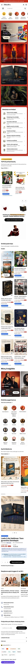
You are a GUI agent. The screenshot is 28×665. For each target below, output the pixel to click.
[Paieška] (25, 8)
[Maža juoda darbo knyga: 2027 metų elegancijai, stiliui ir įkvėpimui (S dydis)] (7, 347)
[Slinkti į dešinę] (25, 200)
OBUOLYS (6, 659)
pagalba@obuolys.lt (8, 612)
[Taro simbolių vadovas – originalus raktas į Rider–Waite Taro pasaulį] (20, 318)
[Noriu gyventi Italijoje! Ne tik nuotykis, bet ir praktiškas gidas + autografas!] (7, 177)
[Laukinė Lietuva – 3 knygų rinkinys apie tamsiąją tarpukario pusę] (20, 347)
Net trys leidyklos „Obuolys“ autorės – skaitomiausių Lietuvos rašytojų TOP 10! (10, 592)
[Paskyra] (23, 4)
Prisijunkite (5, 554)
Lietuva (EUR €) (6, 645)
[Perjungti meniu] (2, 4)
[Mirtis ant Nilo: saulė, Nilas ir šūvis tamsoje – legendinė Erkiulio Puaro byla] (10, 468)
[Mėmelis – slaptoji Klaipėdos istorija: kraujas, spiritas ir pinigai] (20, 287)
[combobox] (14, 8)
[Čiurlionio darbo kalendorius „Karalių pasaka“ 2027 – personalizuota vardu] (7, 317)
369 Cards (8, 542)
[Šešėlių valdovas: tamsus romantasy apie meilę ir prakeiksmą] (7, 288)
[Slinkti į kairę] (22, 200)
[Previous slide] (12, 533)
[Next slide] (16, 533)
